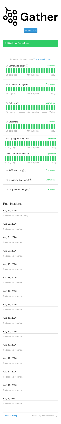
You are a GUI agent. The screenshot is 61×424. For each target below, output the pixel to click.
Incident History (10, 415)
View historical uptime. (42, 59)
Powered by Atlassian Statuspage (45, 415)
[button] (30, 30)
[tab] (6, 70)
